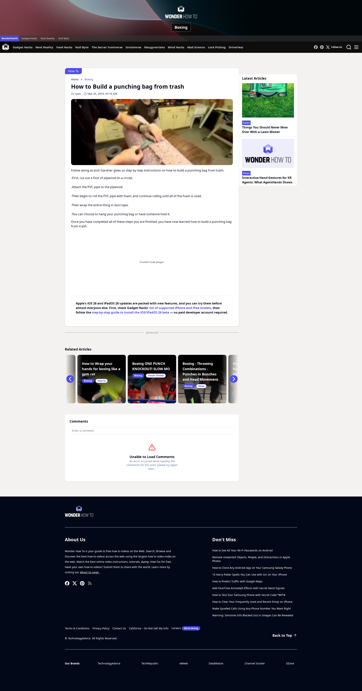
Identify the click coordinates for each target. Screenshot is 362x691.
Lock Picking (217, 47)
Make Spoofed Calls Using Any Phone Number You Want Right (251, 608)
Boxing (181, 27)
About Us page (89, 572)
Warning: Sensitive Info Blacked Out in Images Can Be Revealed (252, 615)
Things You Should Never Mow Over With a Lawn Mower (265, 129)
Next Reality (48, 38)
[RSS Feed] (89, 583)
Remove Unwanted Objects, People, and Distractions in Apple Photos (251, 559)
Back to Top (282, 635)
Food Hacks (64, 47)
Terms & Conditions (77, 628)
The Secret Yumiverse (107, 47)
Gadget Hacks (29, 38)
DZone (290, 663)
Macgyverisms (154, 47)
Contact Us (119, 628)
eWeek (183, 663)
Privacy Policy (101, 628)
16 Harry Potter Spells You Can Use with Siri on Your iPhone (249, 574)
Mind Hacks (176, 47)
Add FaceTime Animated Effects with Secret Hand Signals (248, 588)
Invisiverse (133, 47)
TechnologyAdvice (109, 663)
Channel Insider (255, 663)
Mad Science (196, 47)
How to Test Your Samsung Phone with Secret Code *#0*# (248, 595)
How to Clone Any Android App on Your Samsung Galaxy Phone (252, 568)
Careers (184, 628)
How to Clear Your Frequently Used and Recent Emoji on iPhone (252, 601)
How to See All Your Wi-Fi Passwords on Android (242, 550)
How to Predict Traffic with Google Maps (237, 581)
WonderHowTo (10, 38)
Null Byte (63, 38)
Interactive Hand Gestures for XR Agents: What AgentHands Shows (267, 180)
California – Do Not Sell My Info (148, 628)
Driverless (236, 47)
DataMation (216, 663)
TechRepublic (149, 663)
